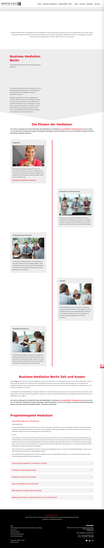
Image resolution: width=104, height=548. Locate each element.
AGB (11, 526)
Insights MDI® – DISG (65, 4)
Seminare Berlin (15, 532)
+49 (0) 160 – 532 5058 (87, 536)
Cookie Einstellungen (16, 536)
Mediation (90, 4)
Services (97, 4)
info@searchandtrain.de (87, 533)
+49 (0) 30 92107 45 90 (87, 535)
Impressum (13, 530)
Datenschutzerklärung (17, 534)
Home (39, 4)
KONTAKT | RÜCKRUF (52, 515)
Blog (76, 4)
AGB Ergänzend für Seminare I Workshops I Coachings (26, 528)
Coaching (82, 4)
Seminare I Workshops (50, 4)
